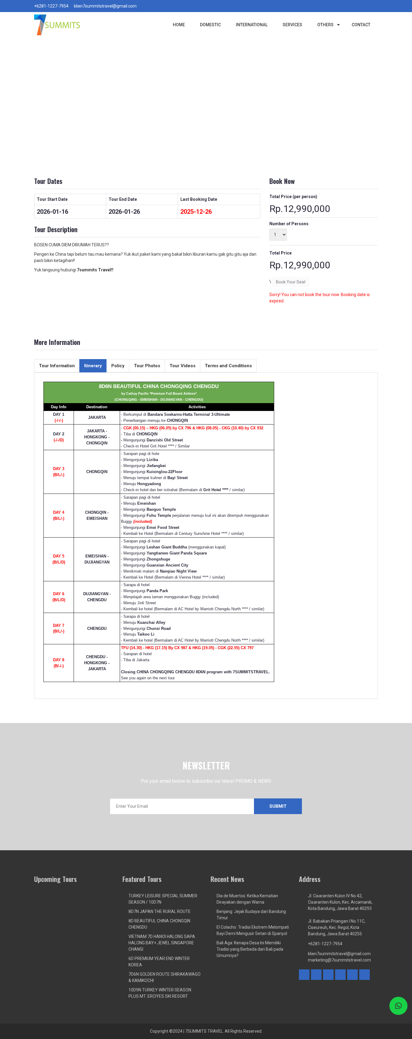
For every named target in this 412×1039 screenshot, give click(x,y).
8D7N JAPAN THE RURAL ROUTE (159, 911)
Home (179, 24)
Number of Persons (289, 223)
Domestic (210, 24)
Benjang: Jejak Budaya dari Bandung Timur (251, 914)
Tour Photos (147, 365)
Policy (118, 365)
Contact (361, 24)
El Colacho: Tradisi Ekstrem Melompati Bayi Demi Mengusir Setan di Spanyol (253, 930)
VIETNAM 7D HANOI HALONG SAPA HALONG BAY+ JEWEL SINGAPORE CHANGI (161, 943)
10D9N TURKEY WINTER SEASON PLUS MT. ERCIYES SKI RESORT (159, 993)
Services (292, 24)
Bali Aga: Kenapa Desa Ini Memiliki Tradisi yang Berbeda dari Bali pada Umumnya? (250, 949)
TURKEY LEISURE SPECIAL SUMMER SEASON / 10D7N (162, 899)
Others (325, 24)
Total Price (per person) (293, 196)
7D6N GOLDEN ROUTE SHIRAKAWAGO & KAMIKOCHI (164, 977)
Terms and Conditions (228, 365)
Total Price (280, 253)
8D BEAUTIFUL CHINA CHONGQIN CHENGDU (159, 924)
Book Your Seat (291, 281)
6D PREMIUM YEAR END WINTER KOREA (159, 961)
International (252, 24)
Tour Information (57, 365)
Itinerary (93, 365)
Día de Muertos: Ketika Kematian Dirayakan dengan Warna (247, 899)
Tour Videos (182, 365)
